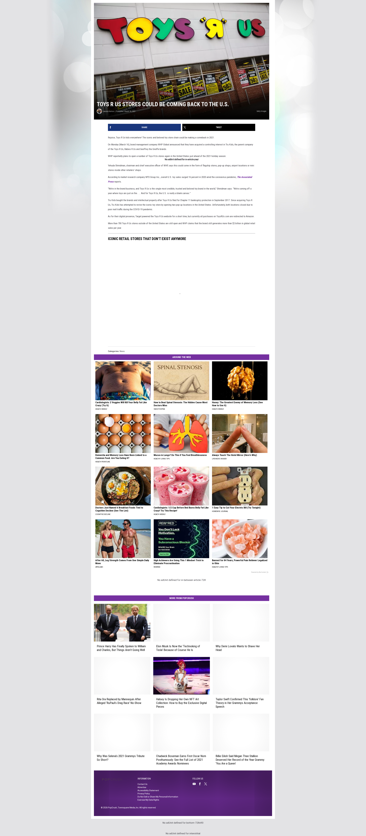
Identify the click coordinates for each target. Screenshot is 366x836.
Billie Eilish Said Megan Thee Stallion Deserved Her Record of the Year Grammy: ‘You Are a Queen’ (240, 759)
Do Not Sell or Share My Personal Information (158, 797)
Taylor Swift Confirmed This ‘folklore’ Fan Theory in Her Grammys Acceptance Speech (240, 702)
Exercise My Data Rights (148, 800)
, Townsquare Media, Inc (128, 807)
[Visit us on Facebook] (201, 784)
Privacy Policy (144, 793)
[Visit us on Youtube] (195, 784)
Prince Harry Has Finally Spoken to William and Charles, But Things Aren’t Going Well (121, 648)
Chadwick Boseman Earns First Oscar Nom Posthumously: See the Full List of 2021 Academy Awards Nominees (181, 759)
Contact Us (142, 784)
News (122, 351)
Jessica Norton (108, 111)
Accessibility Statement (148, 790)
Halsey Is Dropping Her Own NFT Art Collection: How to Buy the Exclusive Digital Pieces (181, 702)
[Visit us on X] (207, 784)
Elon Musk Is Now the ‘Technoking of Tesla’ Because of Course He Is (178, 648)
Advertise (142, 787)
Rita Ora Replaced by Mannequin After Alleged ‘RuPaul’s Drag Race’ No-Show (119, 701)
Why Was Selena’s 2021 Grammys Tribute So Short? (121, 757)
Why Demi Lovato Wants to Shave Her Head (238, 648)
